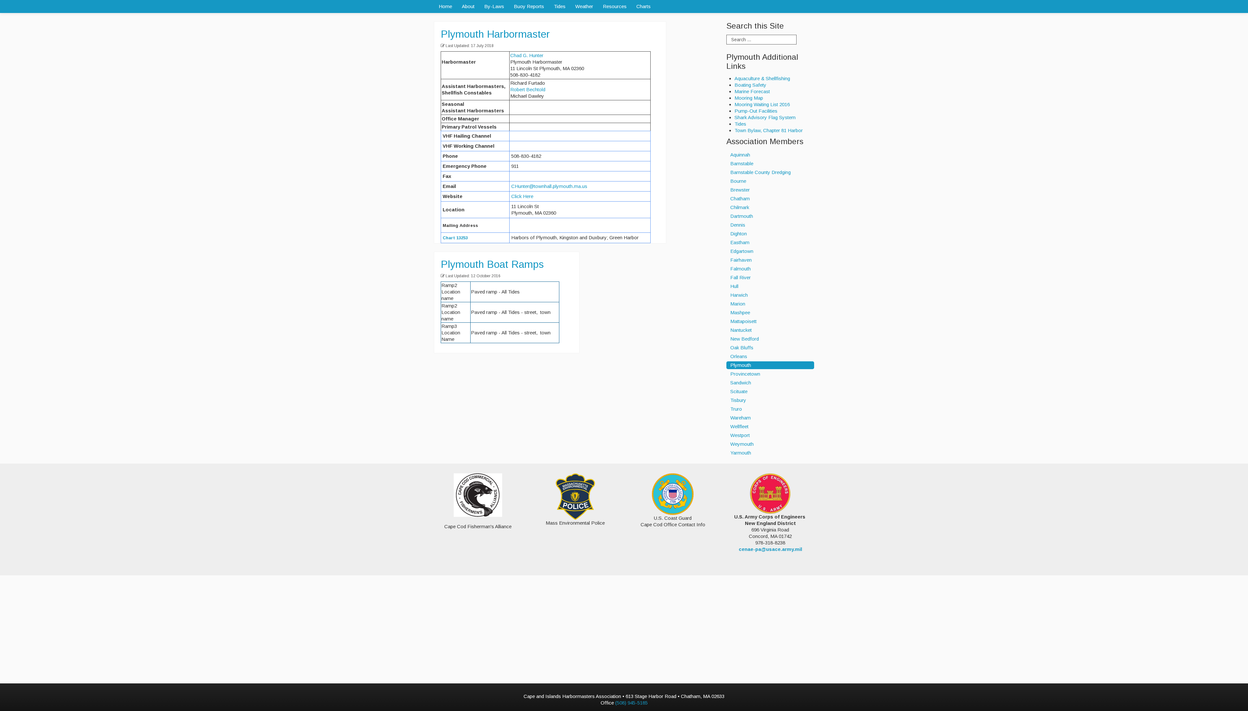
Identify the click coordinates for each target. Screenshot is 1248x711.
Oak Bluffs (741, 347)
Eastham (739, 242)
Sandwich (740, 382)
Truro (736, 409)
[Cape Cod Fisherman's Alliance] (478, 495)
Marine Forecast (752, 91)
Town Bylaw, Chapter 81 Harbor (768, 130)
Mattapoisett (743, 321)
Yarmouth (740, 452)
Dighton (738, 233)
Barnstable (741, 163)
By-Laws (494, 6)
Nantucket (741, 330)
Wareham (740, 417)
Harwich (739, 295)
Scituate (739, 391)
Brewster (740, 190)
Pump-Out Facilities (755, 111)
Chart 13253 (455, 237)
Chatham (740, 198)
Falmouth (740, 268)
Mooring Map (748, 98)
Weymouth (742, 444)
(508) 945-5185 (631, 702)
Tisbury (738, 400)
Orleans (738, 356)
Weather (584, 6)
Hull (734, 286)
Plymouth (740, 365)
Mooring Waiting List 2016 (762, 104)
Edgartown (741, 251)
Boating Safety (750, 85)
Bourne (738, 181)
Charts (643, 6)
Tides (560, 6)
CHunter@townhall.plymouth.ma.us (549, 186)
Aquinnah (740, 154)
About (468, 6)
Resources (615, 6)
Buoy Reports (529, 6)
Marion (737, 303)
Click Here (522, 196)
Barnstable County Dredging (760, 172)
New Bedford (744, 339)
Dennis (737, 225)
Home (445, 6)
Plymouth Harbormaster (495, 34)
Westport (740, 435)
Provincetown (745, 374)
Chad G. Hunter (526, 55)
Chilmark (739, 207)
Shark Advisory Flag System (765, 117)
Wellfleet (739, 426)
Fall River (740, 277)
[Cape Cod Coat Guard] (673, 493)
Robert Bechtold (527, 89)
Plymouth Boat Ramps (492, 264)
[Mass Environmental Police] (575, 496)
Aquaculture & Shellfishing (762, 78)
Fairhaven (741, 260)
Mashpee (740, 312)
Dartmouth (741, 216)
